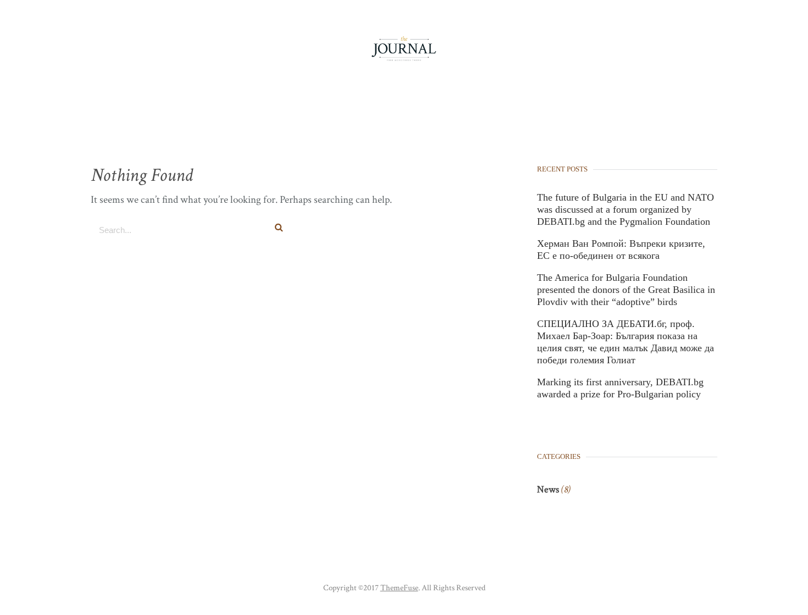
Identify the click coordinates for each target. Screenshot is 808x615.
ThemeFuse (399, 588)
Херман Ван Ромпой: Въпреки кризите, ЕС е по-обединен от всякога (621, 249)
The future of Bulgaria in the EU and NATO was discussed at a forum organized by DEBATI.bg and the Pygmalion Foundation (625, 209)
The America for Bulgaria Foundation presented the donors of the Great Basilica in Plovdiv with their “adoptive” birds (626, 289)
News (548, 489)
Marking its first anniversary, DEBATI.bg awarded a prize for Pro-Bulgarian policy (620, 388)
